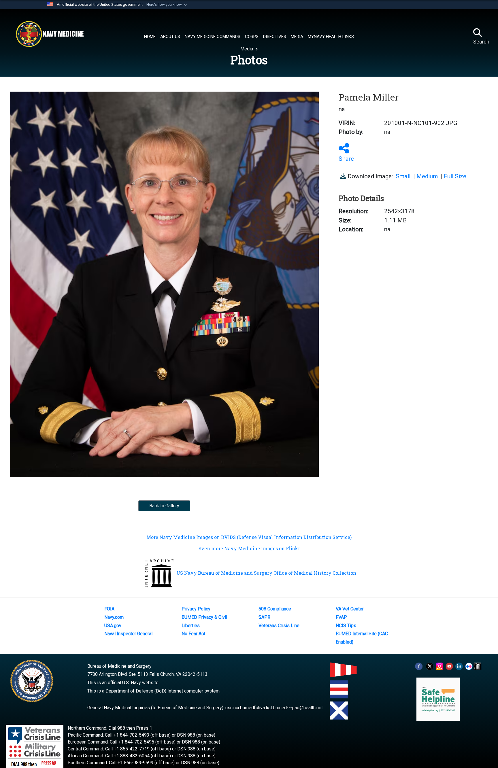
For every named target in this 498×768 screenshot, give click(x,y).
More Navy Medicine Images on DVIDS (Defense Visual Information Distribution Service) (249, 537)
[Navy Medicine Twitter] (429, 666)
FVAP (341, 617)
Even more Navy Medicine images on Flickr (249, 548)
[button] (167, 4)
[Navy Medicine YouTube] (449, 666)
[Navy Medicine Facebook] (418, 666)
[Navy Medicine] (50, 34)
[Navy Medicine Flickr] (469, 666)
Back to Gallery (164, 505)
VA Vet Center (350, 609)
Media (247, 49)
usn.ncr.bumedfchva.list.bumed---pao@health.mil (273, 707)
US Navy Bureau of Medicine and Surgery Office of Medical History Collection (266, 573)
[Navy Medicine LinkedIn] (459, 666)
